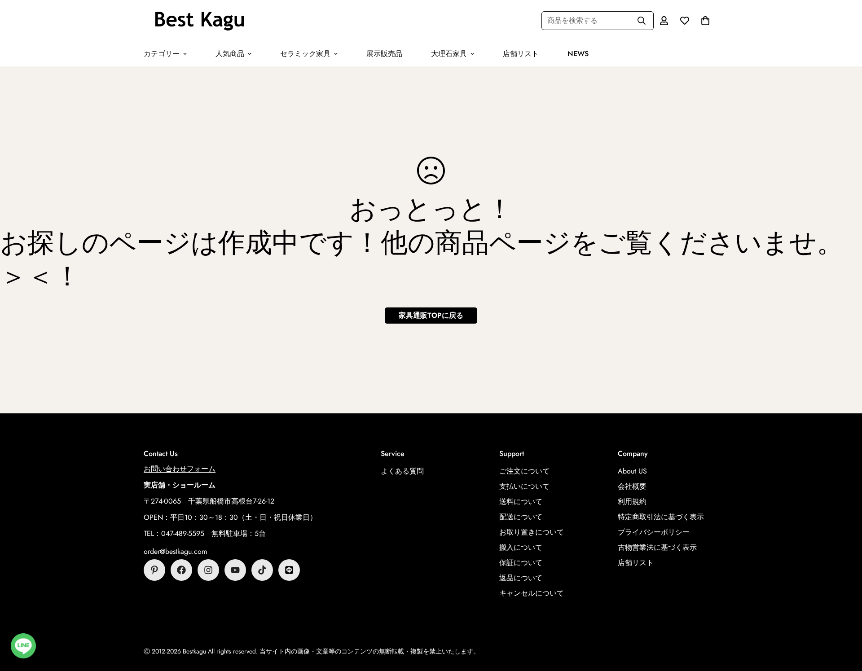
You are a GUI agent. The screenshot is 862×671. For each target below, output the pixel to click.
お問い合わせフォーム (180, 469)
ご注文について (524, 471)
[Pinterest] (154, 570)
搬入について (520, 547)
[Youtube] (235, 570)
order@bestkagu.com (175, 551)
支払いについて (524, 486)
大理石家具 (449, 53)
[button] (705, 20)
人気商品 (230, 53)
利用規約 (632, 501)
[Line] (289, 570)
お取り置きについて (531, 532)
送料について (520, 501)
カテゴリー (162, 53)
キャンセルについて (531, 593)
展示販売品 (384, 53)
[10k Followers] (208, 570)
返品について (520, 578)
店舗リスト (521, 53)
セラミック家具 (305, 53)
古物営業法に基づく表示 (657, 547)
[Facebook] (181, 570)
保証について (520, 562)
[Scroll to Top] (844, 622)
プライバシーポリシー (654, 532)
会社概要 (632, 486)
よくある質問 (402, 471)
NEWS (578, 53)
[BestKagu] (200, 21)
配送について (520, 517)
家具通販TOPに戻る (431, 315)
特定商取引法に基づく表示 (661, 517)
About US (632, 471)
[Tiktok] (262, 570)
